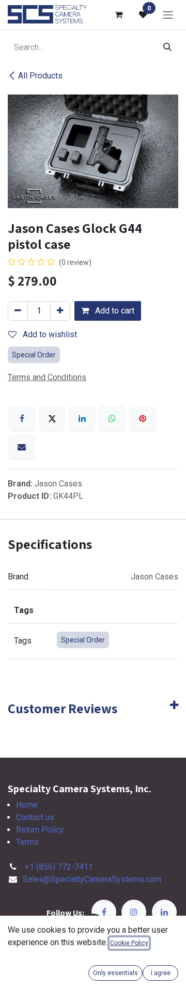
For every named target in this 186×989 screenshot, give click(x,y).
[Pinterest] (142, 418)
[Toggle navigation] (168, 14)
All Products (40, 76)
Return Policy (40, 830)
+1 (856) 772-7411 (59, 867)
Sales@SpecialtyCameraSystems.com (92, 879)
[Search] (167, 47)
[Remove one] (18, 311)
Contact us (35, 817)
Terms (27, 842)
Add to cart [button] (113, 311)
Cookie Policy (129, 943)
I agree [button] (161, 973)
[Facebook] (21, 418)
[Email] (21, 446)
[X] (52, 418)
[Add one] (60, 311)
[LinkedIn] (82, 418)
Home (27, 805)
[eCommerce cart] (118, 14)
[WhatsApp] (112, 418)
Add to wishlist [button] (49, 334)
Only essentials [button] (115, 973)
